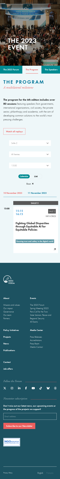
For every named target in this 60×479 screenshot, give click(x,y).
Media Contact (36, 346)
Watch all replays (14, 131)
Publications (9, 350)
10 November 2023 (12, 192)
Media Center (36, 330)
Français (49, 472)
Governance (8, 311)
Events (33, 298)
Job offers (8, 368)
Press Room (34, 343)
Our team (7, 315)
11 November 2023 (37, 192)
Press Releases (36, 336)
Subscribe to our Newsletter (19, 425)
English (40, 472)
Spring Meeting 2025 (39, 308)
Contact (7, 361)
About (6, 298)
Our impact (8, 308)
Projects (7, 336)
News (6, 343)
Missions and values (11, 304)
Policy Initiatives (11, 330)
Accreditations (36, 340)
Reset (28, 183)
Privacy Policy (8, 473)
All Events (34, 321)
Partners (6, 318)
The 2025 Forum (37, 304)
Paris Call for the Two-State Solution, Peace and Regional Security (40, 315)
